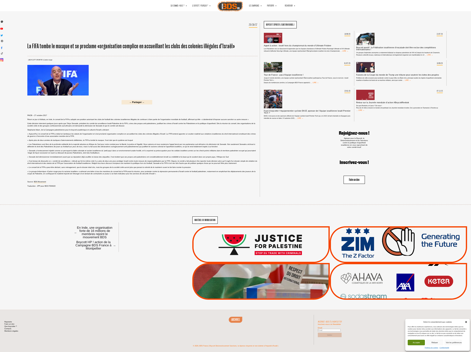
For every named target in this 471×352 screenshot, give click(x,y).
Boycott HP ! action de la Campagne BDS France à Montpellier (94, 245)
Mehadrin (395, 289)
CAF (403, 276)
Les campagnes (254, 5)
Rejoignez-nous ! (354, 133)
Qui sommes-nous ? (177, 5)
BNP (398, 276)
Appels (256, 257)
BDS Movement (40, 182)
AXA (392, 276)
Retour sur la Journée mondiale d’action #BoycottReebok (382, 103)
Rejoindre (8, 322)
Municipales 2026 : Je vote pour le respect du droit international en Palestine (261, 274)
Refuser (435, 342)
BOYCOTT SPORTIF (35, 60)
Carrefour (396, 280)
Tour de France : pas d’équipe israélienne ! (283, 75)
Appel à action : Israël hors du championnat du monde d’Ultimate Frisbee (297, 46)
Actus (257, 260)
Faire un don (354, 180)
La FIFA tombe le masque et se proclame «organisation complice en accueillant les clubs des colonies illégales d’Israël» (131, 46)
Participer (270, 5)
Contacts (7, 329)
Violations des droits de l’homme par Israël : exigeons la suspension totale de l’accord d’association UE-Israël (261, 241)
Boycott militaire (398, 254)
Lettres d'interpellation (398, 257)
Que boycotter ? (398, 266)
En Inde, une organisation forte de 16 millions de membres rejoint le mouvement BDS (93, 232)
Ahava (402, 273)
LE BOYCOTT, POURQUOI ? (200, 5)
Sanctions (265, 257)
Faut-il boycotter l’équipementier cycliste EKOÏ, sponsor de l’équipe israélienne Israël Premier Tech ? (307, 112)
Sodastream (398, 292)
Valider (329, 335)
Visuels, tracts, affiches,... (398, 296)
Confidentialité (444, 348)
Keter (398, 283)
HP (402, 280)
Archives (235, 320)
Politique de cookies (431, 348)
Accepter (416, 342)
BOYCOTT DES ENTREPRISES (398, 251)
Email (320, 328)
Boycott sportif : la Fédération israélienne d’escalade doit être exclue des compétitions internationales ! (396, 49)
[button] (466, 322)
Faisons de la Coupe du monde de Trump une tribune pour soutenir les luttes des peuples (397, 75)
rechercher (289, 5)
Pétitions (265, 260)
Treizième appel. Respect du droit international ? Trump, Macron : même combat (398, 237)
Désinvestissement (406, 270)
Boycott (394, 270)
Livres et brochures (398, 286)
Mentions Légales (11, 331)
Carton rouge (48, 60)
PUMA (402, 289)
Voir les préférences (454, 342)
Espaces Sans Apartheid (261, 288)
